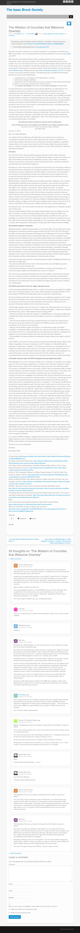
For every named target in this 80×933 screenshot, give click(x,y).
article (69, 53)
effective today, (18, 70)
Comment (12, 864)
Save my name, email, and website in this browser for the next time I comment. (33, 906)
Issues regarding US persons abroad (53, 34)
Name (11, 884)
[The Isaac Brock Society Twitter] (72, 1)
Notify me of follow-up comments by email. (24, 909)
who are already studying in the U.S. (51, 70)
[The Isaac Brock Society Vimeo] (69, 1)
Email (11, 891)
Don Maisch (22, 695)
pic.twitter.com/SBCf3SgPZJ (54, 44)
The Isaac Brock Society (25, 9)
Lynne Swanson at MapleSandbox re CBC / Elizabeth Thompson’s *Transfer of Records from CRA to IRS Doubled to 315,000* (56, 541)
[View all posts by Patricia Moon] (36, 34)
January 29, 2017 (43, 47)
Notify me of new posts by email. (21, 913)
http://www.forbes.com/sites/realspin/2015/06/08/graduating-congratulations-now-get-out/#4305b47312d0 (38, 475)
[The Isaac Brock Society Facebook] (67, 1)
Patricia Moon (31, 34)
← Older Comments (15, 559)
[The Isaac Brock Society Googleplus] (64, 1)
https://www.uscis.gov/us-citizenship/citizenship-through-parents (30, 504)
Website (11, 897)
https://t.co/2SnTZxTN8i (37, 44)
